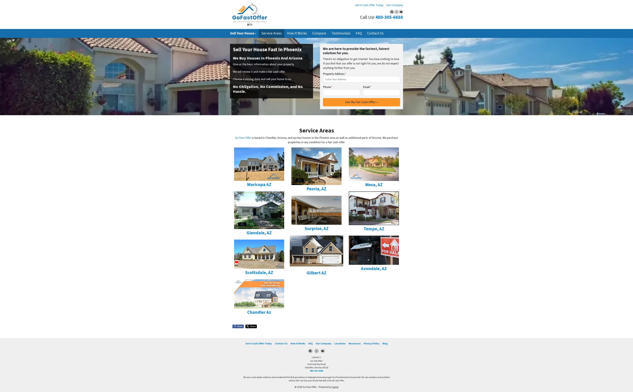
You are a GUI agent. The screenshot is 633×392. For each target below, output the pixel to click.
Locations (340, 343)
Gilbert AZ (316, 273)
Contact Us (375, 33)
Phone (327, 87)
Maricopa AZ (259, 184)
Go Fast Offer (243, 138)
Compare (319, 33)
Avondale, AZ (374, 268)
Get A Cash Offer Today (369, 5)
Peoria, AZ (316, 189)
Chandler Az (259, 312)
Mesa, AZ (374, 185)
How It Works (297, 33)
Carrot (335, 387)
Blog (385, 343)
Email (367, 87)
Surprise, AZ (317, 228)
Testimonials (341, 33)
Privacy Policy (371, 343)
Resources (355, 343)
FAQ (359, 33)
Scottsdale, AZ (259, 272)
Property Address (334, 74)
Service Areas (271, 33)
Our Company (394, 5)
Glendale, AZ (259, 233)
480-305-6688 (389, 17)
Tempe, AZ (374, 229)
